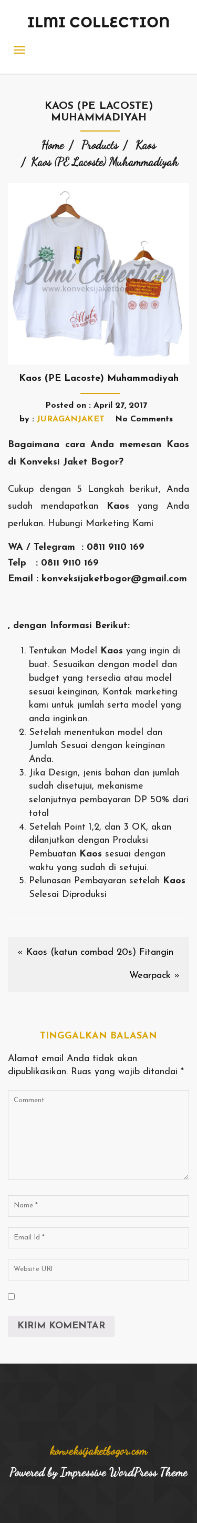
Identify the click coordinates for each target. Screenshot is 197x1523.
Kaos (146, 145)
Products (99, 145)
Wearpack (150, 976)
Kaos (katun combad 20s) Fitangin (99, 952)
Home (53, 145)
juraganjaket (71, 419)
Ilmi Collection (98, 22)
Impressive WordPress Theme (124, 1472)
